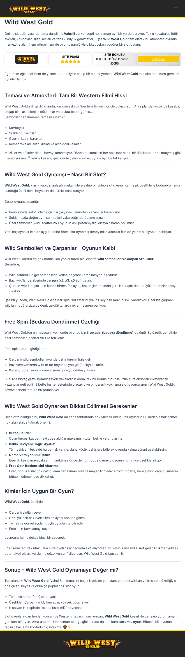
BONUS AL (158, 59)
